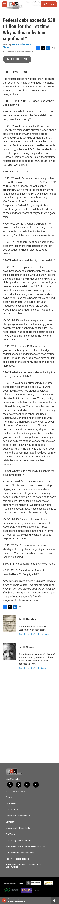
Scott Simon (26, 647)
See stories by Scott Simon (33, 668)
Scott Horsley (18, 44)
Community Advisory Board (18, 840)
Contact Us (11, 822)
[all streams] (55, 900)
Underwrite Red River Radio (18, 828)
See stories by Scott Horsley (34, 634)
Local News (11, 803)
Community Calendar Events (19, 816)
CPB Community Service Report (20, 853)
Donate (50, 4)
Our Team (10, 834)
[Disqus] (29, 724)
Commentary (12, 810)
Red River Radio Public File (17, 859)
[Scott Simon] (9, 651)
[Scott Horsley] (9, 623)
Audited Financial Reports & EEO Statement (25, 847)
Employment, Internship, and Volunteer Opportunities (23, 866)
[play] (4, 900)
